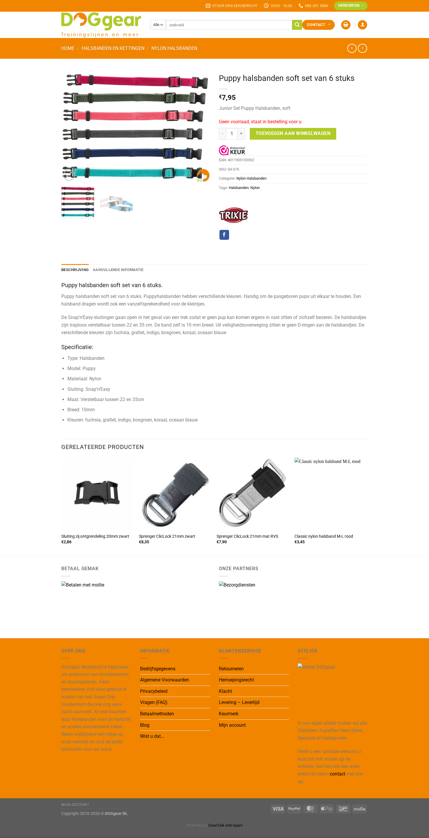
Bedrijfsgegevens (157, 669)
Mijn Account (75, 805)
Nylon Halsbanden (174, 48)
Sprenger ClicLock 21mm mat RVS (247, 536)
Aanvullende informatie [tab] (118, 270)
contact (337, 774)
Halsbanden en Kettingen (113, 48)
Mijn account (232, 725)
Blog (144, 725)
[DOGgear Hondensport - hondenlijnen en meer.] (101, 24)
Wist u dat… (152, 736)
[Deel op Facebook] (224, 235)
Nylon (255, 187)
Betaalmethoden (157, 713)
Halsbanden (239, 187)
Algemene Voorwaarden (164, 680)
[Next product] (351, 48)
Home (67, 48)
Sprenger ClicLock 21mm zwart (167, 536)
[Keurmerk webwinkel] (232, 150)
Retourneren (231, 669)
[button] (345, 25)
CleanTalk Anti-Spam (225, 825)
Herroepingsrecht (236, 680)
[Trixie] (233, 215)
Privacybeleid (154, 691)
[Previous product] (362, 48)
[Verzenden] (297, 25)
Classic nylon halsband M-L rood (323, 536)
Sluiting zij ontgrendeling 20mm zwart (95, 536)
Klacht (225, 691)
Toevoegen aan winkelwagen (293, 133)
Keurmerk (228, 713)
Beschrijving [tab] (75, 270)
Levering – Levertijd (239, 702)
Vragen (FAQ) (154, 702)
